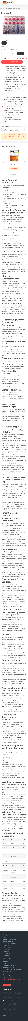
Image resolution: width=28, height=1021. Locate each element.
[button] (3, 161)
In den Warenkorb (12, 62)
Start (1, 8)
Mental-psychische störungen (9, 8)
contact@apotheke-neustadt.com (11, 979)
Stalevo (25, 165)
